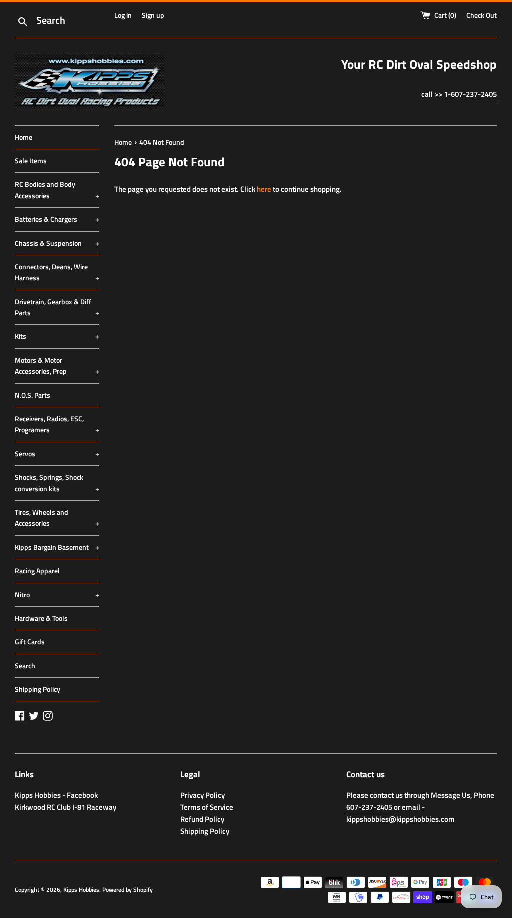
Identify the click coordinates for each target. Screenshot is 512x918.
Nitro (57, 594)
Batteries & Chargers (57, 219)
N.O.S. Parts (32, 395)
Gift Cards (30, 641)
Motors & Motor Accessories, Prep (57, 365)
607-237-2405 (369, 807)
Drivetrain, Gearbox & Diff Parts (57, 307)
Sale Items (31, 160)
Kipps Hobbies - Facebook (56, 795)
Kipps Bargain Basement (57, 547)
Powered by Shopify (127, 889)
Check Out (481, 15)
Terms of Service (207, 807)
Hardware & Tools (41, 618)
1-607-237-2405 (470, 94)
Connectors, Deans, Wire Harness (57, 272)
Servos (57, 453)
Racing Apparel (37, 570)
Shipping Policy (37, 689)
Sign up (153, 15)
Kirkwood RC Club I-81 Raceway (65, 807)
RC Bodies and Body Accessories (57, 189)
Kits (57, 336)
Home (23, 137)
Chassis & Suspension (57, 243)
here (264, 189)
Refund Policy (202, 819)
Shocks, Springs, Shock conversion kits (57, 482)
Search (25, 665)
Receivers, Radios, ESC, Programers (57, 424)
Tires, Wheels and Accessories (57, 517)
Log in (123, 15)
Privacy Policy (202, 795)
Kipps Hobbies (82, 889)
